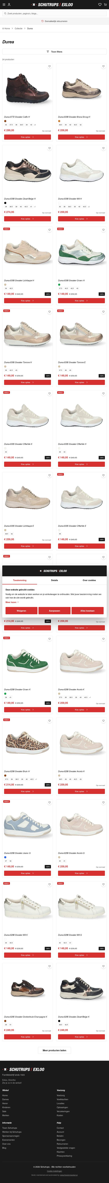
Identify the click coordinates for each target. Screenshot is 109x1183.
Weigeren (21, 610)
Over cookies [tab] (89, 580)
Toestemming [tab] (19, 580)
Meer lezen (11, 602)
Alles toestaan (87, 610)
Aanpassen (54, 610)
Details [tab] (54, 580)
